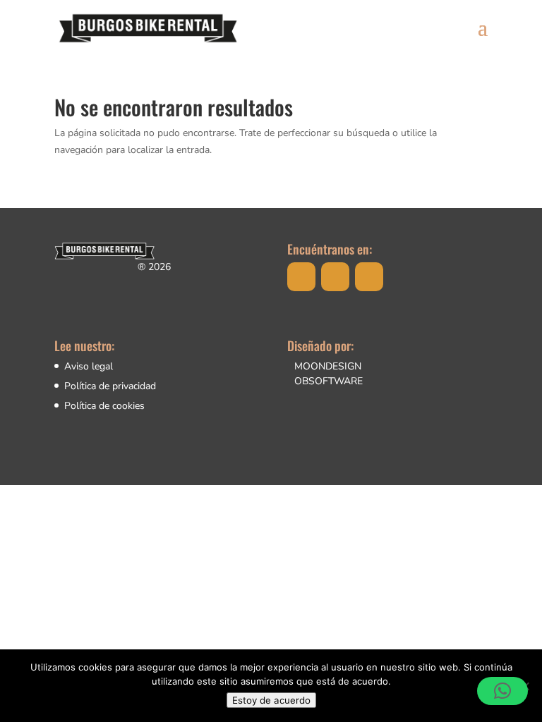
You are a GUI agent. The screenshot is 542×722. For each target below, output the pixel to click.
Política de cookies (104, 405)
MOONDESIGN (327, 366)
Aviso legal (88, 366)
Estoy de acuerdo (271, 700)
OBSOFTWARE (328, 381)
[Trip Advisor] (369, 276)
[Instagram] (335, 276)
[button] (502, 691)
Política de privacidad (110, 386)
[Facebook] (301, 276)
